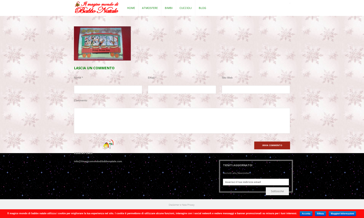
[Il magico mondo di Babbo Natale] (96, 7)
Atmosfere (150, 8)
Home (131, 8)
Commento (80, 100)
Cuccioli (186, 8)
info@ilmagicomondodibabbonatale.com (98, 161)
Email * (152, 77)
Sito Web (227, 77)
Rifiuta (320, 213)
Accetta (306, 213)
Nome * (78, 77)
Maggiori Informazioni (342, 213)
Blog (202, 8)
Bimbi (169, 8)
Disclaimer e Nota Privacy (182, 204)
